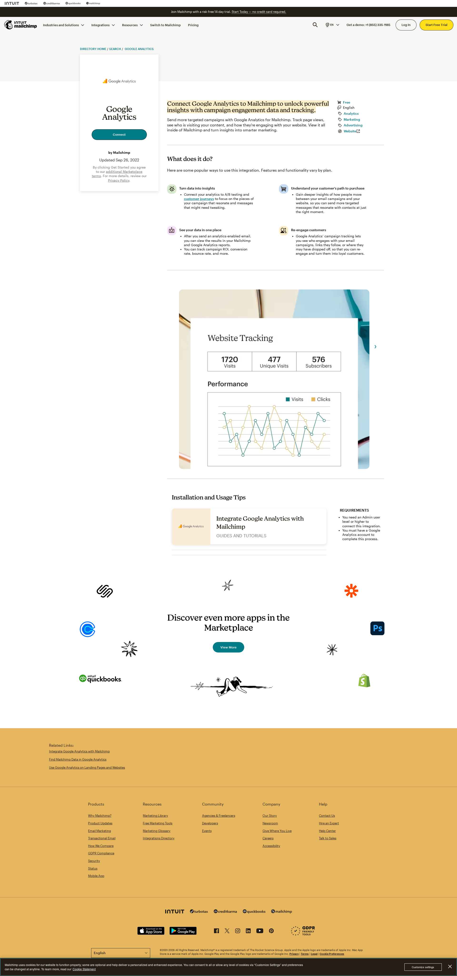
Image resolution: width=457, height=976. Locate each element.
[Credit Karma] (51, 3)
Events (207, 831)
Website (350, 131)
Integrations (100, 25)
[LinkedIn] (248, 931)
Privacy (294, 953)
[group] (332, 24)
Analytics (351, 113)
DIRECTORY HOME (93, 48)
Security (94, 861)
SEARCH (115, 48)
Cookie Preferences (332, 953)
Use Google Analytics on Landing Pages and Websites (87, 767)
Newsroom (270, 823)
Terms (305, 953)
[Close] (450, 967)
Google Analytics (139, 48)
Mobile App (96, 876)
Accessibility (271, 846)
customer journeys (199, 199)
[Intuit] (12, 3)
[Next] (375, 347)
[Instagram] (237, 931)
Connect (119, 134)
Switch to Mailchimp (165, 25)
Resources (130, 25)
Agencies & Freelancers (218, 815)
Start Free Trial (436, 25)
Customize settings (423, 967)
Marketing (352, 119)
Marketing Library (155, 815)
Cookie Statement (84, 969)
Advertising (353, 125)
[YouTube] (259, 931)
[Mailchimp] (93, 3)
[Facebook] (216, 931)
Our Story (270, 815)
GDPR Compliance (101, 853)
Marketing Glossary (156, 831)
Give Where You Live (277, 831)
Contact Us (327, 815)
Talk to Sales (327, 838)
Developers (210, 823)
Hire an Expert (329, 823)
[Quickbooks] (72, 3)
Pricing (193, 25)
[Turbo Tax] (31, 3)
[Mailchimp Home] (21, 24)
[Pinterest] (271, 931)
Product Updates (100, 823)
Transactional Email (101, 838)
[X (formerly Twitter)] (227, 931)
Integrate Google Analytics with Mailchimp (79, 751)
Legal (314, 953)
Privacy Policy (118, 180)
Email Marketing (99, 831)
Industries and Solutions (61, 25)
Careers (268, 838)
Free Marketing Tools (157, 823)
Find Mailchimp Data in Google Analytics (77, 759)
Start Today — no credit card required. (259, 12)
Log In (406, 25)
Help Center (327, 831)
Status (92, 868)
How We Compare (101, 846)
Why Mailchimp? (99, 815)
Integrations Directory (158, 838)
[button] (332, 24)
